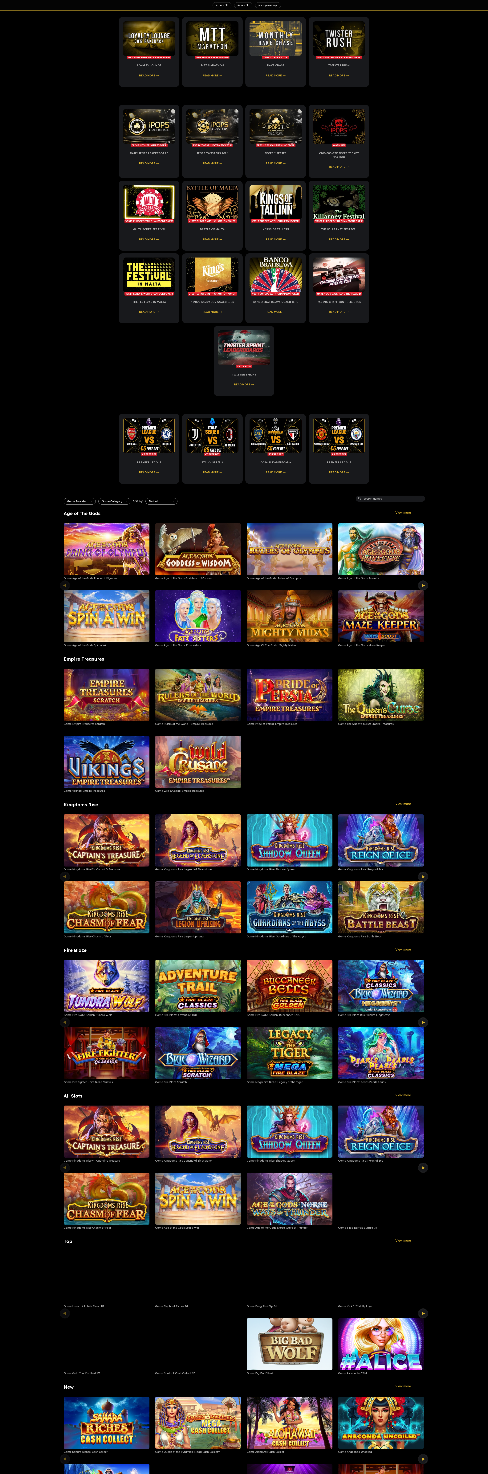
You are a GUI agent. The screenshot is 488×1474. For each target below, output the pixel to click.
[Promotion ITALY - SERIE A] (212, 435)
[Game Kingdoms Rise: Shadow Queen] (289, 840)
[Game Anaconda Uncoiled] (381, 1423)
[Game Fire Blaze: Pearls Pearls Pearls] (381, 1053)
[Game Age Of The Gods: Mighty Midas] (289, 616)
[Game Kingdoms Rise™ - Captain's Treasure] (106, 840)
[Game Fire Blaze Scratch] (198, 1053)
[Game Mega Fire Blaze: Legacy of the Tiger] (289, 1053)
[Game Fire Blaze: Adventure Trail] (198, 986)
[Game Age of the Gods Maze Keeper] (381, 616)
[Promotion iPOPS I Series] (276, 126)
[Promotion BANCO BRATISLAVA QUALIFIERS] (276, 275)
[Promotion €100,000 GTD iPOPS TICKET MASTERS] (339, 126)
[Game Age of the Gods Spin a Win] (106, 616)
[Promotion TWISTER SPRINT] (244, 347)
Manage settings (267, 5)
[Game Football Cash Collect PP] (198, 1344)
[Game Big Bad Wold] (289, 1344)
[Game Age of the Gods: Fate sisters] (198, 616)
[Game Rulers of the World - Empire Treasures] (198, 695)
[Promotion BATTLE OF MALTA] (212, 202)
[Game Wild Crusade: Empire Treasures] (198, 762)
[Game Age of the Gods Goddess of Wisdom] (198, 549)
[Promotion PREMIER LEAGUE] (149, 435)
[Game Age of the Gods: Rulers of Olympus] (289, 549)
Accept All (222, 5)
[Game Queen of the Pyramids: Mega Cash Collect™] (198, 1423)
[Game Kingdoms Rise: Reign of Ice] (381, 840)
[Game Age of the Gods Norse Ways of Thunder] (289, 1199)
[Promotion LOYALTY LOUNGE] (149, 38)
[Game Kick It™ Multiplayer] (381, 1277)
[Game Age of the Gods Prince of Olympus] (106, 549)
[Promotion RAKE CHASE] (276, 38)
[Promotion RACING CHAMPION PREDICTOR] (339, 275)
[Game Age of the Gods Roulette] (381, 549)
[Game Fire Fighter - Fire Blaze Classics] (106, 1053)
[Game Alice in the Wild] (381, 1344)
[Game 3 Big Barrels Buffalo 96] (381, 1199)
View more (403, 512)
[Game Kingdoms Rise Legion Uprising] (198, 907)
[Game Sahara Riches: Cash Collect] (106, 1423)
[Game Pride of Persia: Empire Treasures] (289, 695)
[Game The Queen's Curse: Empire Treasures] (381, 695)
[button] (80, 501)
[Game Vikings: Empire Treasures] (106, 762)
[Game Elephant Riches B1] (198, 1277)
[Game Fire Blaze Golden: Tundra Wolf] (106, 986)
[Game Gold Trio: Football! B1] (106, 1344)
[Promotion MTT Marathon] (212, 38)
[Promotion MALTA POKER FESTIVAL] (149, 202)
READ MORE (147, 75)
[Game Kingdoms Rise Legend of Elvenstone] (198, 840)
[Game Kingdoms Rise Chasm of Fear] (106, 907)
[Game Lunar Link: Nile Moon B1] (106, 1277)
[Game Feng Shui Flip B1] (289, 1277)
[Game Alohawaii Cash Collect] (289, 1423)
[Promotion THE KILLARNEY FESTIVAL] (339, 202)
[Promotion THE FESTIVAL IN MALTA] (149, 275)
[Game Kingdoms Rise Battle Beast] (381, 907)
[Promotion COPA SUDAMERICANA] (276, 435)
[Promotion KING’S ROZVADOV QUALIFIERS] (212, 275)
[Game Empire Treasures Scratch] (106, 695)
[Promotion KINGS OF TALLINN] (276, 202)
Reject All (243, 5)
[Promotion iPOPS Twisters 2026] (212, 126)
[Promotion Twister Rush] (339, 38)
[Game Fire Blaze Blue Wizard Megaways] (381, 986)
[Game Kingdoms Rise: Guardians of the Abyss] (289, 907)
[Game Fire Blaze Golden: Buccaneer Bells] (289, 986)
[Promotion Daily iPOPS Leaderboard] (149, 126)
